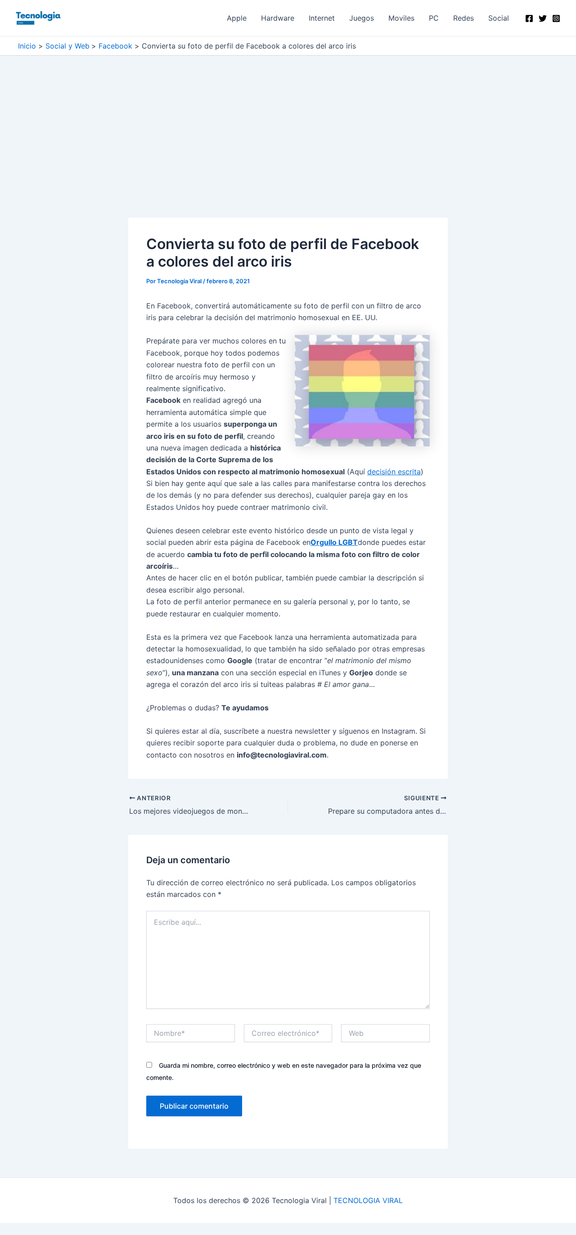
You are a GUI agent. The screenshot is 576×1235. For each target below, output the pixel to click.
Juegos (361, 17)
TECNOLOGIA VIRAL (368, 1200)
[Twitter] (543, 18)
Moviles (401, 17)
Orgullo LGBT (334, 542)
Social (498, 17)
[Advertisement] (288, 151)
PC (434, 17)
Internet (322, 17)
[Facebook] (529, 18)
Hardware (277, 17)
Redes (463, 17)
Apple (237, 17)
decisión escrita (394, 471)
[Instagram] (556, 18)
